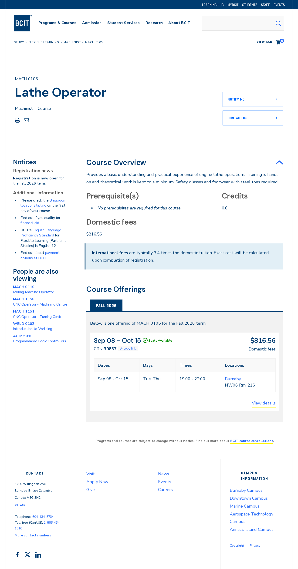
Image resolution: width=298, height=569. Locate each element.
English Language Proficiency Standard (40, 233)
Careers (165, 489)
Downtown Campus (249, 498)
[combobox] (243, 23)
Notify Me (236, 99)
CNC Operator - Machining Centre (40, 301)
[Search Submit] (278, 23)
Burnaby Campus (246, 490)
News (163, 474)
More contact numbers (33, 535)
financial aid (29, 223)
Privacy (255, 545)
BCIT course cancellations (251, 440)
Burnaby (233, 379)
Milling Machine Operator (33, 289)
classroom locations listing (43, 203)
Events (164, 482)
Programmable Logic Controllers (39, 338)
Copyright (237, 545)
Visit (90, 474)
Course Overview (116, 162)
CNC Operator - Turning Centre (38, 314)
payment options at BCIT (40, 255)
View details (264, 403)
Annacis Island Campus (252, 529)
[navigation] (27, 23)
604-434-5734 (43, 517)
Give (90, 489)
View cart (270, 41)
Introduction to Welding (32, 326)
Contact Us (237, 118)
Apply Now (97, 482)
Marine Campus (245, 506)
